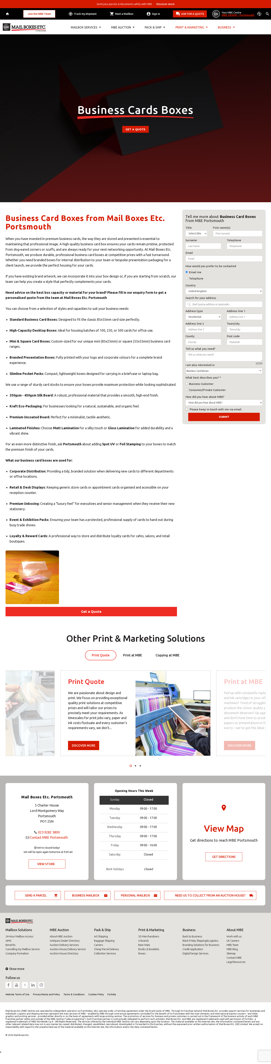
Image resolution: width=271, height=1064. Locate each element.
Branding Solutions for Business (201, 944)
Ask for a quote (192, 13)
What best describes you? (202, 377)
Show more (16, 968)
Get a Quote (135, 129)
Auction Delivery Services (64, 944)
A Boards (143, 940)
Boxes (142, 953)
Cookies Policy (96, 994)
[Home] (8, 14)
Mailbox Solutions (19, 930)
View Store (46, 864)
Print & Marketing (151, 930)
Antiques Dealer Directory (65, 940)
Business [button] (224, 27)
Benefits (10, 944)
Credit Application (193, 949)
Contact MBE (234, 957)
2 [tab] (135, 765)
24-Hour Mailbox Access (19, 936)
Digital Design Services (196, 953)
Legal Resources (236, 961)
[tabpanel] (135, 713)
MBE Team (232, 944)
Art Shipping (101, 936)
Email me (195, 272)
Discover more (83, 745)
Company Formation (17, 953)
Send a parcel (36, 895)
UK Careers (233, 940)
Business (189, 930)
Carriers (98, 944)
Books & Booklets (148, 949)
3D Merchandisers (148, 936)
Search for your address (200, 297)
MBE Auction (59, 930)
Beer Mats (144, 944)
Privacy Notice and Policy (46, 994)
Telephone (196, 278)
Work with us (234, 936)
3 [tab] (140, 765)
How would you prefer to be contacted (210, 266)
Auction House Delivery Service (68, 949)
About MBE (235, 930)
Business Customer (201, 383)
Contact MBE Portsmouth (49, 837)
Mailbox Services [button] (84, 27)
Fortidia (111, 994)
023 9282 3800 (49, 832)
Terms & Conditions (74, 994)
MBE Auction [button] (121, 27)
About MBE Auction (61, 936)
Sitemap (231, 953)
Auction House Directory (64, 953)
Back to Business (192, 936)
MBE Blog (232, 949)
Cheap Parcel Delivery (106, 949)
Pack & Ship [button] (153, 27)
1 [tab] (130, 765)
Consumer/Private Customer (207, 390)
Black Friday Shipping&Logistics (200, 940)
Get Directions (224, 856)
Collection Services (105, 953)
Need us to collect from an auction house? (210, 895)
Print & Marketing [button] (190, 27)
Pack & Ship (102, 930)
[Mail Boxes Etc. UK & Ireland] (24, 27)
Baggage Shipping (104, 940)
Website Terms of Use (17, 994)
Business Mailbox (85, 895)
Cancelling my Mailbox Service (23, 949)
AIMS (8, 940)
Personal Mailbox (135, 895)
